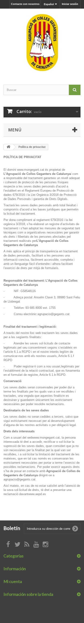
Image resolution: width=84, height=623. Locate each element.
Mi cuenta (13, 581)
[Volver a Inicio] (8, 147)
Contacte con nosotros (25, 4)
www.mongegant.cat (31, 169)
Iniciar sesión (70, 4)
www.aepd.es (37, 494)
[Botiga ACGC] (42, 42)
